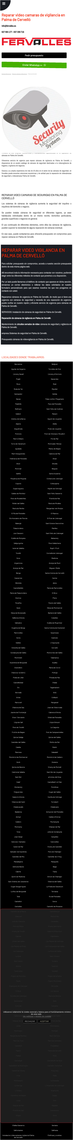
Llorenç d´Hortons (54, 374)
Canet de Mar (18, 847)
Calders (18, 822)
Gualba (54, 663)
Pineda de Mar (54, 677)
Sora (18, 558)
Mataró (54, 414)
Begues (55, 469)
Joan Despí (18, 837)
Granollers (18, 668)
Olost (18, 464)
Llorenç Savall (18, 374)
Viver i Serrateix (18, 717)
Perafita (18, 603)
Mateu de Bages (55, 449)
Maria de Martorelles (54, 588)
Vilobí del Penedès (55, 717)
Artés (18, 697)
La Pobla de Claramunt (54, 886)
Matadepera (18, 862)
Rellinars (18, 409)
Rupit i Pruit (54, 548)
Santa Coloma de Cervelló (54, 573)
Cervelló (55, 648)
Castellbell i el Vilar (55, 782)
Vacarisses (55, 633)
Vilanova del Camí (18, 802)
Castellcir (18, 901)
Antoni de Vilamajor (54, 877)
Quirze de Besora (18, 767)
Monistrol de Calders (54, 757)
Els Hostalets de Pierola (18, 518)
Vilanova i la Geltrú (18, 673)
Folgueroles (18, 792)
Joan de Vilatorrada (54, 707)
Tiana (55, 872)
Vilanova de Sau (18, 707)
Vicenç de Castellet (54, 847)
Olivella (54, 464)
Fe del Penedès (54, 896)
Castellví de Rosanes (54, 906)
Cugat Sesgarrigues (18, 886)
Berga (18, 573)
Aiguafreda (18, 429)
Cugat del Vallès (55, 792)
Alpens (18, 424)
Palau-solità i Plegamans (54, 399)
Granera (55, 762)
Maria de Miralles (54, 503)
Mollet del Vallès (18, 503)
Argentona (18, 563)
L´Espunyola (54, 643)
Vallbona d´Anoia (18, 618)
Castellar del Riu (18, 857)
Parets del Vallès (54, 603)
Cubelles (54, 618)
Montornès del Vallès (54, 653)
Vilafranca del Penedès (18, 459)
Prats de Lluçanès (54, 429)
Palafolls (18, 404)
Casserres (18, 578)
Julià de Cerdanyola (54, 832)
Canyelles (54, 837)
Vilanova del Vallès (55, 881)
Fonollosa (54, 787)
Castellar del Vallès (18, 742)
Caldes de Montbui (18, 493)
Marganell (54, 702)
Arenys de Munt (54, 563)
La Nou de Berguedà (18, 891)
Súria (18, 638)
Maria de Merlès (18, 508)
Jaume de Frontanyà (18, 712)
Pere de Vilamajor (54, 852)
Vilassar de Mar (54, 827)
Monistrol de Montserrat (18, 757)
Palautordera (18, 528)
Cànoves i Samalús (18, 842)
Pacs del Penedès (54, 404)
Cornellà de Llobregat (55, 553)
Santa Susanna (54, 474)
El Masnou (54, 513)
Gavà (18, 608)
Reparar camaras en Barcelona (19, 74)
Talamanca (55, 658)
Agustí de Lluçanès (55, 419)
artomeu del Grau (54, 777)
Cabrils (18, 872)
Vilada (54, 683)
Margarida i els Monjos (54, 508)
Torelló (18, 553)
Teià (18, 896)
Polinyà (54, 673)
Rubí (54, 384)
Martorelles (18, 633)
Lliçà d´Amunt (55, 722)
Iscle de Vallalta (18, 548)
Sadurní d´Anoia (18, 797)
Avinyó (18, 817)
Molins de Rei (55, 742)
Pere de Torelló (18, 727)
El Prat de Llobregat (54, 518)
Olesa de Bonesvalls (18, 613)
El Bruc (54, 593)
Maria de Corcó (54, 668)
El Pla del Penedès (18, 513)
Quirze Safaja (18, 737)
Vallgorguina (18, 543)
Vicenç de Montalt (54, 767)
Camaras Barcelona (6, 74)
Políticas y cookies (55, 1135)
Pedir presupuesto (34, 55)
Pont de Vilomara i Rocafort (54, 434)
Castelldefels (18, 588)
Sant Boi (18, 777)
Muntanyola (54, 822)
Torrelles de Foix (54, 369)
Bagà (55, 867)
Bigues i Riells (54, 568)
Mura (18, 384)
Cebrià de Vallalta (18, 772)
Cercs (54, 901)
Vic (18, 687)
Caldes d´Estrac (55, 817)
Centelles (18, 906)
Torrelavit (54, 802)
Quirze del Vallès (55, 737)
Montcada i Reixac (54, 444)
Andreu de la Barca (18, 419)
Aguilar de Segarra (18, 369)
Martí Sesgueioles (18, 454)
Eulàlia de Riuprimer (54, 623)
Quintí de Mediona (18, 877)
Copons (18, 483)
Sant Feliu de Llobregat (54, 533)
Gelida (54, 394)
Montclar (18, 469)
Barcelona (18, 364)
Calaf (18, 782)
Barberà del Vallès (54, 613)
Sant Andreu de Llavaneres (18, 881)
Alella (55, 424)
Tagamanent (54, 687)
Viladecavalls (18, 807)
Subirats (54, 638)
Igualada (18, 449)
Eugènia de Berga (18, 628)
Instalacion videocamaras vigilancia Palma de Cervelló (18, 1136)
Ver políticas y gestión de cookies (37, 1016)
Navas (18, 399)
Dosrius (18, 598)
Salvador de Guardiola (18, 852)
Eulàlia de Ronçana (18, 538)
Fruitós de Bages (18, 732)
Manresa (18, 752)
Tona (18, 832)
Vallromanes (18, 1130)
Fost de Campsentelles (54, 732)
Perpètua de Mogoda (18, 479)
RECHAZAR (30, 1021)
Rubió (54, 747)
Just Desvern (18, 533)
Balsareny (54, 538)
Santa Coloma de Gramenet (54, 628)
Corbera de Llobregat (55, 479)
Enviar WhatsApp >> (32, 65)
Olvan (55, 459)
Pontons (18, 434)
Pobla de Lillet (18, 677)
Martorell (18, 702)
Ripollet (55, 389)
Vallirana (55, 1130)
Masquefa (54, 862)
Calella (18, 747)
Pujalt (18, 379)
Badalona (18, 812)
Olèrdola (18, 583)
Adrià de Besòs (18, 867)
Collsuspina (54, 483)
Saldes (18, 643)
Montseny (18, 827)
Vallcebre (18, 623)
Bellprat (55, 364)
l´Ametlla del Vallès (18, 648)
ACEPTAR (44, 1021)
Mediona (55, 558)
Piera (55, 598)
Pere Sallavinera (55, 543)
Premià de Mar (54, 498)
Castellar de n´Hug (54, 857)
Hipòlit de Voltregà (55, 488)
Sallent (18, 414)
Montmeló (18, 658)
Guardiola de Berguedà (18, 663)
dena (55, 583)
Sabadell (55, 752)
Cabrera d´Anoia (55, 712)
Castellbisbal (18, 683)
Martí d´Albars (18, 439)
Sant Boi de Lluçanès (55, 772)
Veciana (55, 1125)
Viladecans (55, 807)
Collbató (55, 697)
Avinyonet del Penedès (54, 812)
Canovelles (55, 842)
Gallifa (18, 474)
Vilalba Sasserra (18, 1125)
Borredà (18, 692)
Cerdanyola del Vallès (18, 653)
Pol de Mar (55, 439)
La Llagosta (54, 727)
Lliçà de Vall (18, 722)
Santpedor (18, 394)
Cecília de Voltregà (55, 797)
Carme (54, 578)
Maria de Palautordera (18, 593)
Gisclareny (18, 787)
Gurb (18, 762)
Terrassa (54, 891)
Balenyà (18, 523)
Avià (54, 692)
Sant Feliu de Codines (54, 409)
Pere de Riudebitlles (18, 498)
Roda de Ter (18, 389)
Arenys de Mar (18, 568)
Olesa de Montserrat (54, 608)
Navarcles (54, 379)
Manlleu (55, 528)
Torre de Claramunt (18, 444)
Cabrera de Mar (54, 454)
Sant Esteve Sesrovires (55, 523)
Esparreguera (18, 488)
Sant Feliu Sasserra (54, 493)
